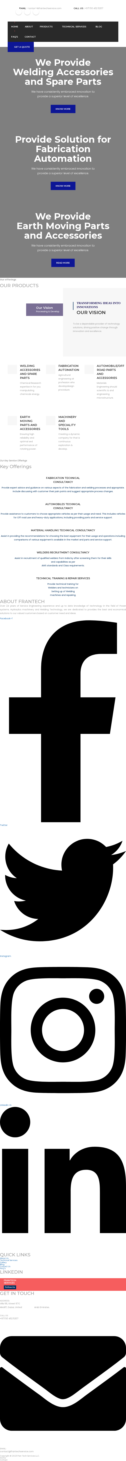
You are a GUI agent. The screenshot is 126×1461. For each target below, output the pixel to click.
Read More (63, 262)
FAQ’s (14, 36)
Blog (99, 26)
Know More (63, 109)
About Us (4, 1258)
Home (14, 26)
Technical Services (74, 26)
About (29, 26)
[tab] (49, 309)
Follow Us (10, 1287)
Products (46, 26)
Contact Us (5, 1266)
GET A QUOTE (22, 47)
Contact (30, 36)
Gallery (3, 1262)
